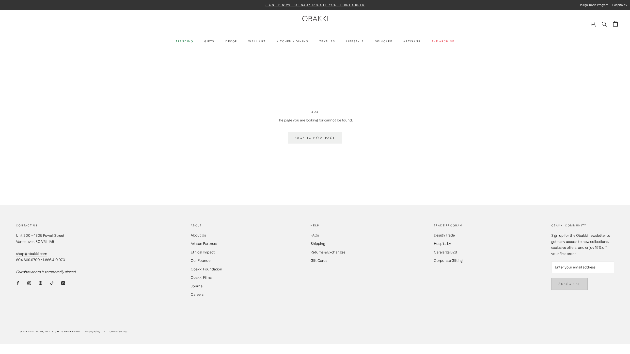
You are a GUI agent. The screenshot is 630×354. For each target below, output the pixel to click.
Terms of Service (118, 331)
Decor (231, 42)
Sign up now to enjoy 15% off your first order (315, 5)
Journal (197, 286)
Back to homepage (315, 138)
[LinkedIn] (63, 283)
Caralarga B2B (445, 252)
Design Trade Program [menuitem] (593, 5)
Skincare (384, 42)
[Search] (604, 23)
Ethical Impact (203, 252)
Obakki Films (201, 277)
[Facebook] (18, 283)
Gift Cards (319, 260)
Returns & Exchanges (328, 252)
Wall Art (257, 42)
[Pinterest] (40, 283)
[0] (615, 24)
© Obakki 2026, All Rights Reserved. (50, 331)
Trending (184, 42)
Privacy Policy (92, 331)
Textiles (327, 42)
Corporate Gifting (448, 260)
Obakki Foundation (206, 269)
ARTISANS (412, 42)
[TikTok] (52, 283)
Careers (197, 294)
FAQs (315, 235)
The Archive (443, 42)
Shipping (318, 243)
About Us (198, 235)
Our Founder (201, 260)
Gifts (209, 42)
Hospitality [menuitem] (619, 5)
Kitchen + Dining (292, 42)
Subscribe (569, 284)
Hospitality (442, 243)
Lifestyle (355, 42)
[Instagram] (29, 283)
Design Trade (444, 235)
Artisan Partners (204, 243)
